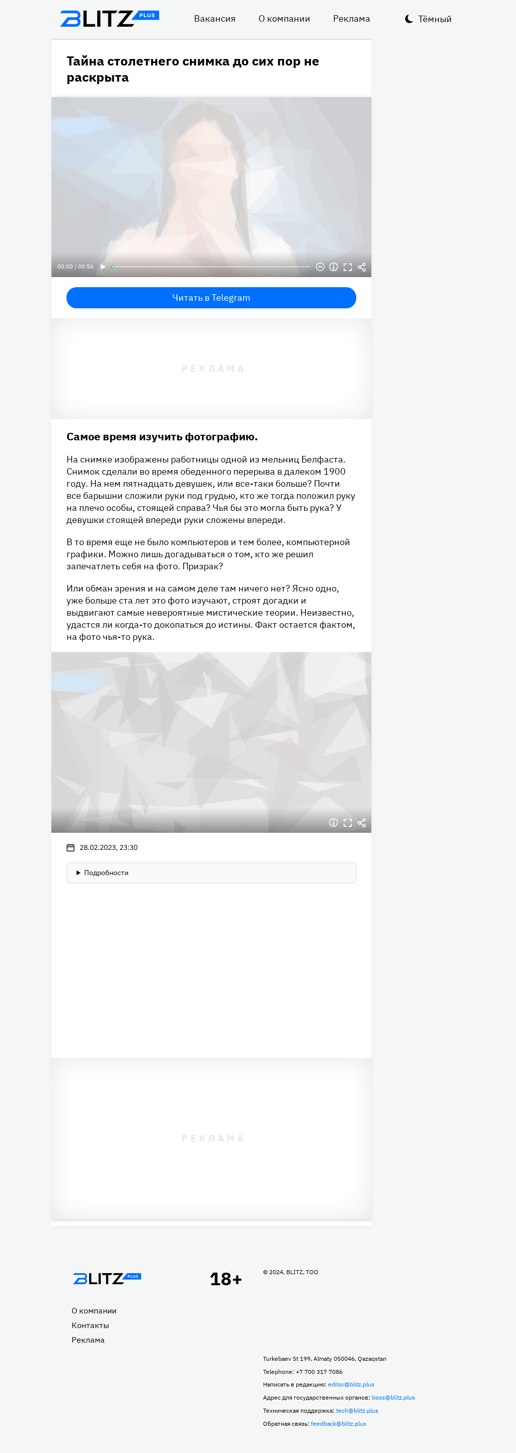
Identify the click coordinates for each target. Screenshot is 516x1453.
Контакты (90, 1325)
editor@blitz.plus (351, 1384)
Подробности (106, 872)
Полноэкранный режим (348, 267)
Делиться (362, 267)
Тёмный (435, 19)
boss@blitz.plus (393, 1397)
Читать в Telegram (211, 297)
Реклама (351, 18)
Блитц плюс (109, 19)
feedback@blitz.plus (338, 1423)
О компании (284, 18)
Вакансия (215, 18)
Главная (107, 1278)
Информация (334, 267)
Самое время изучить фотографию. (162, 436)
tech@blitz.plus (357, 1410)
